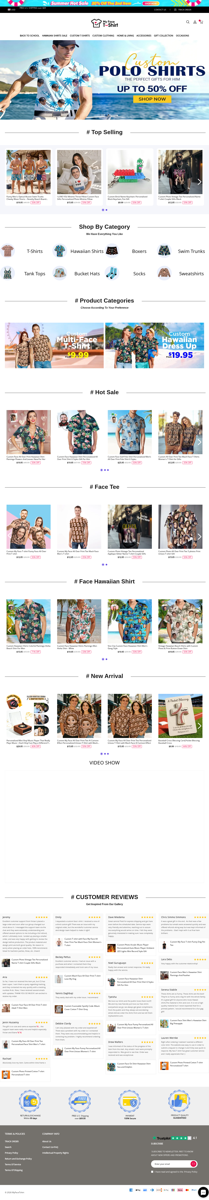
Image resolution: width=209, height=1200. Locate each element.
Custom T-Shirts (80, 35)
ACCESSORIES (144, 35)
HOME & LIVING (125, 35)
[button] (100, 115)
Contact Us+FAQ (50, 1147)
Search (8, 1147)
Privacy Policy (11, 1152)
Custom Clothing (103, 35)
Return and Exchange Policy (18, 1158)
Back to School (29, 35)
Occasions (182, 35)
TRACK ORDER (12, 1141)
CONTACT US (160, 9)
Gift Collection (163, 35)
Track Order (184, 9)
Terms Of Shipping (14, 1170)
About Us (46, 1141)
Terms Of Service (13, 1164)
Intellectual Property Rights (55, 1152)
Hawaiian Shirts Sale (54, 35)
